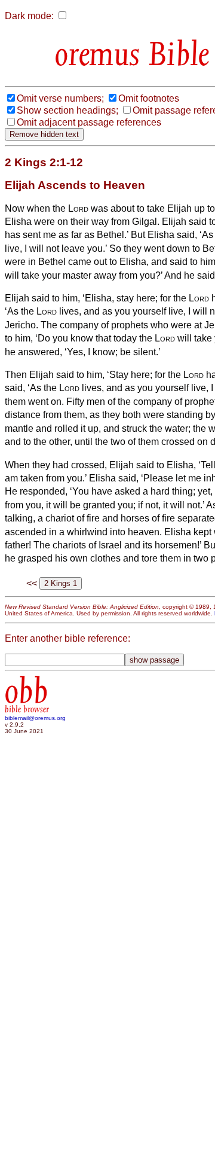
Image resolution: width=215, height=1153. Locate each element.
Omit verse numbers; (60, 98)
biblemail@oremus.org (35, 718)
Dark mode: (29, 16)
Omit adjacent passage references (89, 122)
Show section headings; (67, 110)
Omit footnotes (148, 98)
